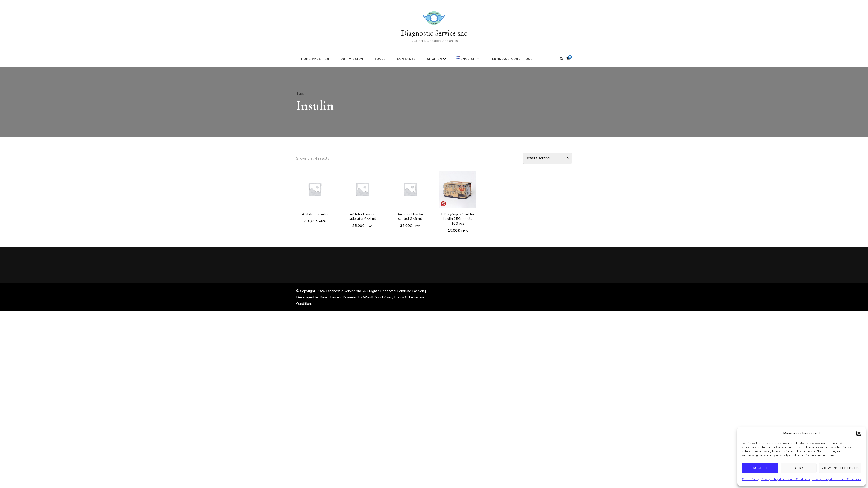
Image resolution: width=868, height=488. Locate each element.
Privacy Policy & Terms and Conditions (785, 479)
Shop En (434, 59)
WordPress (372, 297)
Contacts (406, 59)
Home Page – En (315, 59)
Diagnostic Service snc (434, 33)
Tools (380, 59)
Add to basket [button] (314, 185)
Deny (798, 468)
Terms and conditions (511, 59)
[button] (859, 433)
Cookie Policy (750, 479)
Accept (760, 468)
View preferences (840, 468)
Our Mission (351, 59)
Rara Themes (330, 297)
